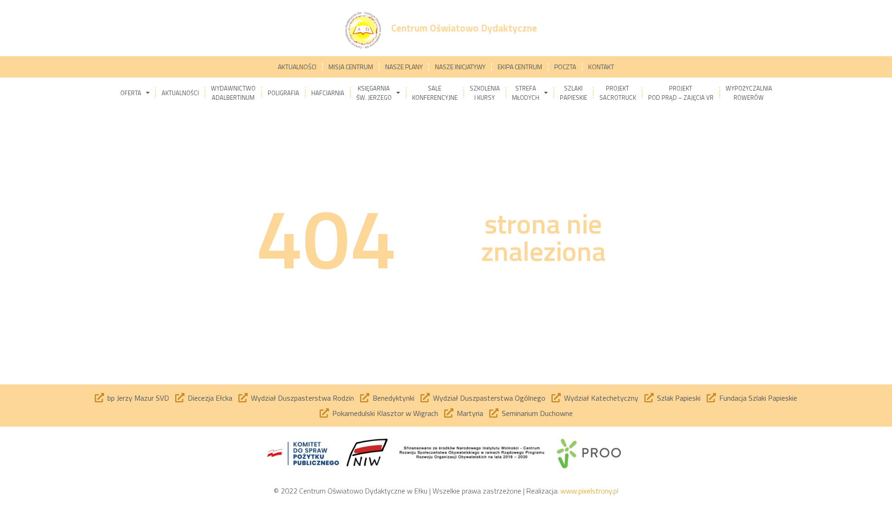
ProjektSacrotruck (617, 93)
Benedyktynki (393, 397)
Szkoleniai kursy (485, 93)
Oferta (130, 93)
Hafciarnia (327, 93)
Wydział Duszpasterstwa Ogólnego (489, 397)
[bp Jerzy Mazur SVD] (99, 398)
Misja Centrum (350, 67)
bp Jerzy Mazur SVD (138, 397)
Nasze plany (404, 67)
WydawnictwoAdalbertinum (233, 93)
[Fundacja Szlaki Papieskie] (711, 398)
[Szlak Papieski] (649, 398)
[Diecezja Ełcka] (179, 398)
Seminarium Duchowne (537, 413)
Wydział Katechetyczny (601, 397)
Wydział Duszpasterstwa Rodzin (302, 397)
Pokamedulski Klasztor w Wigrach (385, 413)
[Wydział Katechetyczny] (556, 398)
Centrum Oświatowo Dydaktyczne (464, 27)
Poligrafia (283, 93)
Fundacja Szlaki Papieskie (758, 397)
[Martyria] (448, 413)
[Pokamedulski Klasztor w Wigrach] (324, 413)
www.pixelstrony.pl (589, 490)
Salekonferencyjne (435, 93)
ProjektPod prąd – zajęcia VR (681, 93)
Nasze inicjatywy (460, 67)
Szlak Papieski (679, 397)
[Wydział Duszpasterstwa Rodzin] (243, 398)
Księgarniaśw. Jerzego (374, 93)
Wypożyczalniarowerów (749, 93)
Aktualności (297, 67)
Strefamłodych (525, 93)
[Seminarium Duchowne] (493, 413)
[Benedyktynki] (364, 398)
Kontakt (601, 67)
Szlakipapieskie (573, 93)
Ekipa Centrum (520, 67)
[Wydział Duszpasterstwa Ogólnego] (425, 398)
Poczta (565, 67)
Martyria (470, 413)
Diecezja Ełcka (210, 397)
